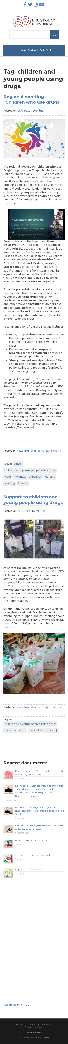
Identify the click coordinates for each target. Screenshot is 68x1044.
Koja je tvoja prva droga (28, 869)
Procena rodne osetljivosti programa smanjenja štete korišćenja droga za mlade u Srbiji (39, 811)
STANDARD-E (43, 1038)
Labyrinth (35, 476)
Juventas (20, 476)
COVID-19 (10, 730)
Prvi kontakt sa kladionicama (31, 840)
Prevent (23, 483)
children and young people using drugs (30, 470)
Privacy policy (34, 1032)
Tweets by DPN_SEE (16, 1004)
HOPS (38, 174)
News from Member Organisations (38, 450)
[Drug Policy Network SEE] (34, 28)
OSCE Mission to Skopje (43, 730)
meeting (9, 483)
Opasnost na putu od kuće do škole (34, 855)
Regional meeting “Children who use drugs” (32, 99)
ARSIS (18, 463)
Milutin (41, 110)
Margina (50, 476)
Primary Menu (35, 50)
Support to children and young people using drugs (33, 499)
